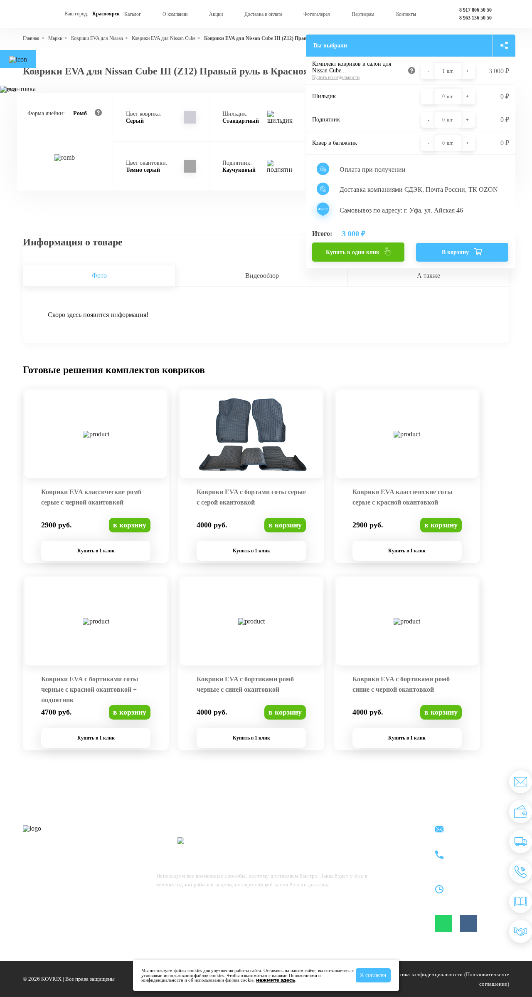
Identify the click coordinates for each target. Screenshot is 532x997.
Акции (216, 14)
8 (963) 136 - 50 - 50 (475, 860)
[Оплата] (520, 811)
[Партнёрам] (520, 931)
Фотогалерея (316, 14)
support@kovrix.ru (473, 830)
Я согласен (373, 975)
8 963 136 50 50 (475, 18)
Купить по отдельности (336, 77)
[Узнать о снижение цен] (520, 781)
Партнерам (363, 14)
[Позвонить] (520, 871)
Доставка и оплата (263, 14)
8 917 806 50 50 (475, 10)
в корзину (129, 525)
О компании (175, 14)
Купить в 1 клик (96, 551)
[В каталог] (520, 901)
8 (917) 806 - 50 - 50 (475, 850)
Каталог (132, 14)
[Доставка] (520, 841)
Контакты (406, 14)
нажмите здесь (275, 979)
